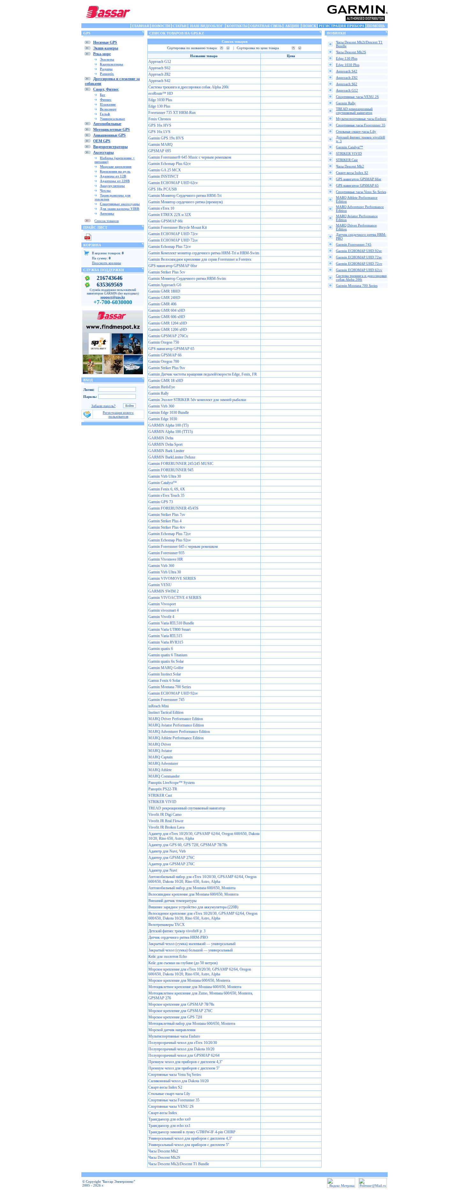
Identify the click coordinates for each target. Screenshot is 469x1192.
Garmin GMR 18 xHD (165, 380)
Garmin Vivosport (162, 604)
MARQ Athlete (160, 770)
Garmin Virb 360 (161, 406)
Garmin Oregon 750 (163, 342)
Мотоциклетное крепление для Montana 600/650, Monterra (194, 987)
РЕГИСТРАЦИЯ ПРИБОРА (341, 26)
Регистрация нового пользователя (118, 414)
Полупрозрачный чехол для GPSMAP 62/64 (184, 1055)
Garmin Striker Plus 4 (165, 521)
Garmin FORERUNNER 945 (170, 470)
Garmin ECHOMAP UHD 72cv (173, 234)
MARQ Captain (160, 757)
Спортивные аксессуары (120, 204)
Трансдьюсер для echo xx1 (169, 1125)
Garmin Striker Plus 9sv (166, 368)
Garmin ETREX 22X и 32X (169, 214)
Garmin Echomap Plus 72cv (169, 246)
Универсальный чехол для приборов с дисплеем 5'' (188, 1145)
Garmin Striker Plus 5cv (166, 272)
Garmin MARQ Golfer (165, 668)
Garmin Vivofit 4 (161, 617)
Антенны (107, 213)
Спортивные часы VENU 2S (171, 1106)
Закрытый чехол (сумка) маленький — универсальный (191, 944)
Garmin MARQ (160, 144)
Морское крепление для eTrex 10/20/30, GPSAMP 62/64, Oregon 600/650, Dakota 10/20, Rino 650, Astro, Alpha (199, 971)
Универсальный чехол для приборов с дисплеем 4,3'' (190, 1138)
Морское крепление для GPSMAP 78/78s (181, 1004)
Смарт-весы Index (162, 1113)
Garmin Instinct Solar (164, 674)
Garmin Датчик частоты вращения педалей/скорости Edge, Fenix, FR (202, 374)
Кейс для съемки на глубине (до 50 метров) (183, 963)
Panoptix (107, 74)
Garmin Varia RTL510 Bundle (171, 623)
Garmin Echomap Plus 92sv (169, 540)
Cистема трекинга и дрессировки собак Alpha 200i (188, 87)
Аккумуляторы (112, 186)
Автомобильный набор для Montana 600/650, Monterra (191, 888)
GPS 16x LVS (159, 132)
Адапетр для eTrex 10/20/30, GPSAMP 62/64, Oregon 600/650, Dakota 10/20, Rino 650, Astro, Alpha (203, 836)
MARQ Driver (159, 744)
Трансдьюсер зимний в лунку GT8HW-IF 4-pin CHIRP (191, 1132)
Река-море (102, 54)
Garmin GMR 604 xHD (166, 310)
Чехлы (105, 190)
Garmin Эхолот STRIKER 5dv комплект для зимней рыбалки (197, 400)
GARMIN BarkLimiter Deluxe (171, 457)
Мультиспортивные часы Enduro (174, 1036)
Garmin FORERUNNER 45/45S (173, 508)
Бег (102, 95)
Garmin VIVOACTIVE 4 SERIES (174, 597)
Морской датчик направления (172, 1030)
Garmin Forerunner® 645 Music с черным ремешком (189, 157)
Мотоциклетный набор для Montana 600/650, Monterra (191, 1023)
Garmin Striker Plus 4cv (166, 527)
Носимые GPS (105, 42)
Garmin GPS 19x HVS (166, 138)
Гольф (105, 114)
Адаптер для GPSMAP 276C (171, 857)
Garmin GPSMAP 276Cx (168, 336)
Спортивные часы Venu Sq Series (174, 1074)
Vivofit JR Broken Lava (166, 827)
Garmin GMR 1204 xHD (167, 323)
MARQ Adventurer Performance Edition (179, 731)
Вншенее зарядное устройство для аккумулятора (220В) (193, 907)
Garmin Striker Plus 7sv (166, 514)
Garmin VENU (160, 585)
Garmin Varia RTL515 (165, 636)
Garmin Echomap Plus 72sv (169, 534)
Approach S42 (159, 80)
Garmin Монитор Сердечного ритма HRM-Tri (184, 195)
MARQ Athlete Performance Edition (176, 738)
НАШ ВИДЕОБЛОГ (206, 26)
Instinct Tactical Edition (165, 712)
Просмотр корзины (106, 263)
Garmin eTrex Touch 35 (166, 495)
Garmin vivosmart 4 (163, 610)
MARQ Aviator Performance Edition (176, 725)
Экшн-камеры (105, 48)
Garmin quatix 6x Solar (166, 661)
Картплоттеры (111, 64)
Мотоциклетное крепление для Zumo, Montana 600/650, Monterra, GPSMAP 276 (200, 995)
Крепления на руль (115, 171)
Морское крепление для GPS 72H (175, 1017)
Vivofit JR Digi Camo (165, 814)
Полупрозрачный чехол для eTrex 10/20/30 (182, 1042)
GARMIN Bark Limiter (166, 451)
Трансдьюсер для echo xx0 (169, 1119)
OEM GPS (101, 141)
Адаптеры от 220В (115, 181)
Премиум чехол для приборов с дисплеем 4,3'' (185, 1062)
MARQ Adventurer (163, 763)
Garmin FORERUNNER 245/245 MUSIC (180, 463)
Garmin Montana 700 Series (169, 687)
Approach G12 (159, 61)
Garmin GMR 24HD (164, 297)
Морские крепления (115, 166)
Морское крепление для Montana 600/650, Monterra (189, 980)
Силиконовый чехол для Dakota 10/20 (178, 1081)
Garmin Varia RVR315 (165, 642)
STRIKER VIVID (162, 802)
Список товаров (106, 221)
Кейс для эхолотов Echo (167, 956)
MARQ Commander (164, 776)
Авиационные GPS (109, 135)
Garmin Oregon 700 (163, 361)
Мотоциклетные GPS (111, 129)
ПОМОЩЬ (376, 26)
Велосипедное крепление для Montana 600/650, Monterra (193, 894)
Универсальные (112, 119)
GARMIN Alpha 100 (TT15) (170, 431)
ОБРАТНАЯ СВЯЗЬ (266, 26)
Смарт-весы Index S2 (165, 1087)
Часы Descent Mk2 (163, 1151)
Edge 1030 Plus (160, 100)
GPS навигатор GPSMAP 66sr (172, 266)
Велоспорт (108, 109)
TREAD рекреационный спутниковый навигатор (186, 808)
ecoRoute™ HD (160, 93)
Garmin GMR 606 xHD (166, 317)
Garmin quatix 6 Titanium (167, 655)
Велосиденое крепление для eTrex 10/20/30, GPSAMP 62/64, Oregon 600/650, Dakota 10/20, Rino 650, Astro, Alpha (202, 915)
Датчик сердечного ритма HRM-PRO (178, 937)
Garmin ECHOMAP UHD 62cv (173, 183)
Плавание (108, 104)
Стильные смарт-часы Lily (169, 1093)
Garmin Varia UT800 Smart (169, 629)
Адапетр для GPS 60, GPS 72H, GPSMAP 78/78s (187, 845)
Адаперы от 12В (113, 176)
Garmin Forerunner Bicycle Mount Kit (177, 227)
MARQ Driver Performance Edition (175, 719)
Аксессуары (103, 152)
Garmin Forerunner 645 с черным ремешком (183, 546)
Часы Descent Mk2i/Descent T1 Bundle (178, 1164)
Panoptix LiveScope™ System (171, 782)
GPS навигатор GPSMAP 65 (171, 348)
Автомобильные (107, 124)
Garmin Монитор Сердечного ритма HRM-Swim (187, 278)
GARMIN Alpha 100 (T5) (168, 425)
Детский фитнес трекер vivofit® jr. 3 (176, 931)
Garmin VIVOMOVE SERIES (172, 578)
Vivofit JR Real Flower (165, 821)
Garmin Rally (158, 393)
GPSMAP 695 (159, 151)
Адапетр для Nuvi (162, 870)
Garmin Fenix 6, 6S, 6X (166, 489)
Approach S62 (159, 68)
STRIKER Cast (160, 795)
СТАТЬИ (180, 26)
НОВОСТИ (161, 26)
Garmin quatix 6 (160, 648)
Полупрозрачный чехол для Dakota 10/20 (181, 1049)
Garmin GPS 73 (160, 502)
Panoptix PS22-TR (162, 789)
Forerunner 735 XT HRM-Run (172, 112)
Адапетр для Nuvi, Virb (167, 851)
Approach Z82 (159, 74)
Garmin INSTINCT (163, 176)
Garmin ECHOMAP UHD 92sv (173, 693)
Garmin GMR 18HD (164, 291)
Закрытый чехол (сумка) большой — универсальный (190, 950)
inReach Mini (158, 706)
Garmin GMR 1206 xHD (167, 329)
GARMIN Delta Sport (165, 444)
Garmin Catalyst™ (162, 483)
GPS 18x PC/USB (162, 189)
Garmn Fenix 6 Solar (164, 680)
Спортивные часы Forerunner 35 (173, 1100)
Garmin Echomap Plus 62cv (169, 163)
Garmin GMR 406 (162, 304)
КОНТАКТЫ (237, 26)
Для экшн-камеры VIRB (119, 209)
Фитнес (105, 99)
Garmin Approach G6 (164, 285)
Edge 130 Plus (159, 106)
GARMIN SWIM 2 (163, 591)
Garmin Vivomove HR (165, 559)
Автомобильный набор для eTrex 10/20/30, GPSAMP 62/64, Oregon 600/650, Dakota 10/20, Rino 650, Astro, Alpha (202, 879)
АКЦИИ (292, 26)
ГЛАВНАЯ (140, 26)
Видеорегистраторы (110, 147)
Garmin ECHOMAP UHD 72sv (173, 240)
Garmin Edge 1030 (162, 419)
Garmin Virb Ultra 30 (164, 476)
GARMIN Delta (160, 438)
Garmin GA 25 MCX (164, 170)
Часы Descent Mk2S (164, 1157)
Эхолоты (107, 59)
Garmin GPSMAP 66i (165, 221)
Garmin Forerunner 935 (166, 553)
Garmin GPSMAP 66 (165, 355)
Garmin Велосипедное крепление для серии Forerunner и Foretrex (199, 259)
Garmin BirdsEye (161, 387)
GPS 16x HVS (159, 125)
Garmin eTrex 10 (161, 208)
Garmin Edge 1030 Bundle (168, 412)
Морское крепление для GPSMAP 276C (180, 1011)
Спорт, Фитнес (106, 89)
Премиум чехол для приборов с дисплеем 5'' (184, 1068)
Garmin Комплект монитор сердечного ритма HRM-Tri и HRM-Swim (203, 253)
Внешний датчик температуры (172, 900)
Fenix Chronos (159, 119)
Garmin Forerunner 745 (166, 699)
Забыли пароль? (103, 406)
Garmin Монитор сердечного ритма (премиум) (185, 202)
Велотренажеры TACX (166, 924)
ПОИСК (309, 26)
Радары (106, 69)
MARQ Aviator (160, 751)
